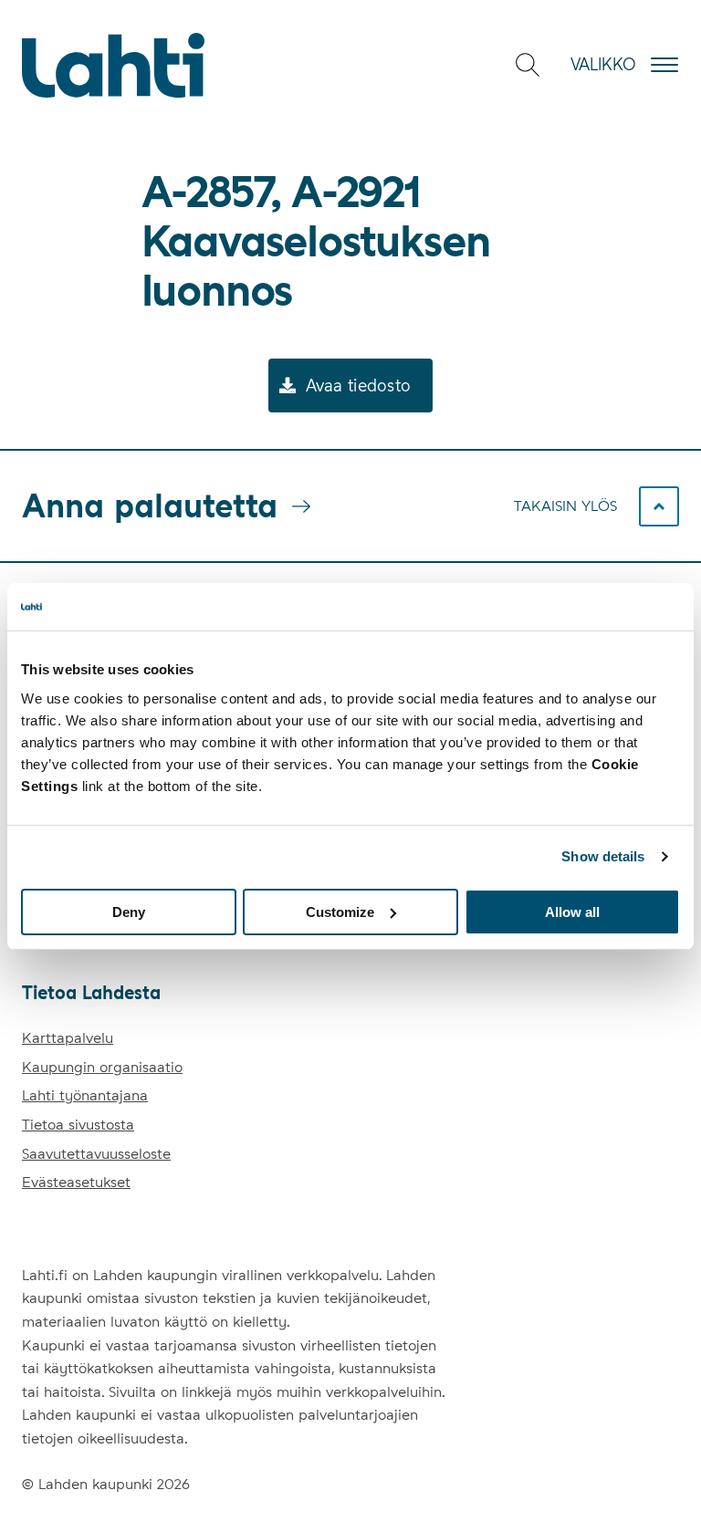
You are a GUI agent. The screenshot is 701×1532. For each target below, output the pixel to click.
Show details (602, 856)
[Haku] (527, 65)
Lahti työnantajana (85, 1095)
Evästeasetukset (76, 1182)
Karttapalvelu (67, 1038)
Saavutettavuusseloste (96, 1153)
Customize (340, 911)
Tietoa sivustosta (78, 1124)
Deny (128, 911)
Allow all (572, 911)
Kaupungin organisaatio (102, 1067)
